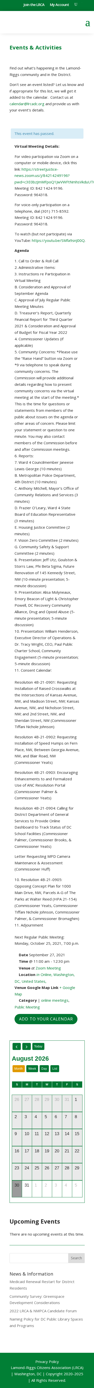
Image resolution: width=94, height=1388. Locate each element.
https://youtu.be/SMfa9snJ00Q (58, 240)
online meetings (54, 1000)
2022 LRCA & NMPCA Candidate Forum (43, 1310)
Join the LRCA (34, 5)
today (38, 1046)
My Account (59, 5)
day (44, 1068)
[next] (26, 1046)
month (18, 1068)
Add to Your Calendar (46, 1019)
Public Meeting (27, 1006)
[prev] (17, 1046)
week (32, 1068)
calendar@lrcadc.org (27, 103)
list (54, 1068)
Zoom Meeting (48, 967)
